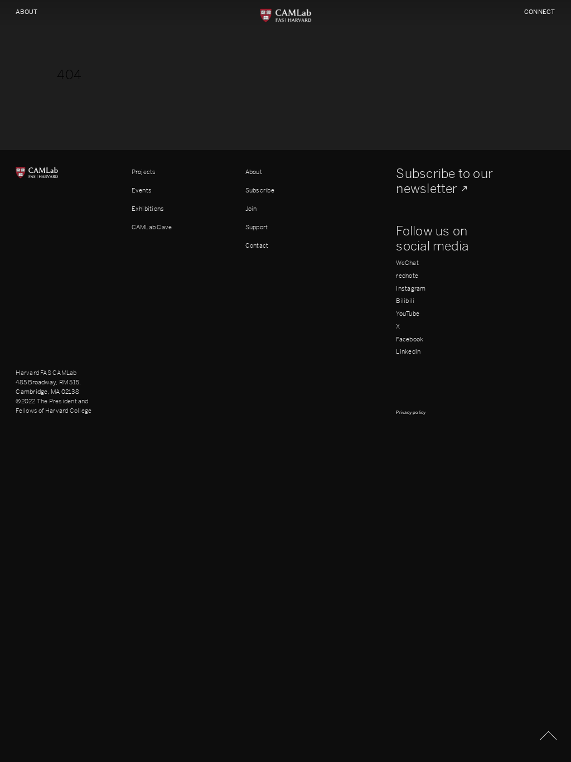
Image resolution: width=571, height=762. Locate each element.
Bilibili (405, 301)
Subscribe (259, 190)
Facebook (409, 339)
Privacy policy (410, 412)
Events (142, 190)
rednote (407, 276)
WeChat (407, 263)
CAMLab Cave (152, 227)
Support (256, 227)
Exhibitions (148, 209)
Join (251, 209)
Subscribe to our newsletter (444, 181)
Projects (144, 172)
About (26, 12)
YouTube (407, 314)
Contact (257, 245)
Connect (539, 12)
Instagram (410, 289)
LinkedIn (408, 352)
